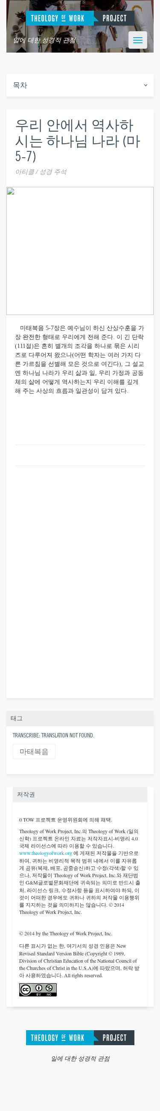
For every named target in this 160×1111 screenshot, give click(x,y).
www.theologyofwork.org (45, 852)
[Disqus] (80, 580)
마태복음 (34, 751)
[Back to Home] (80, 1036)
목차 (20, 85)
